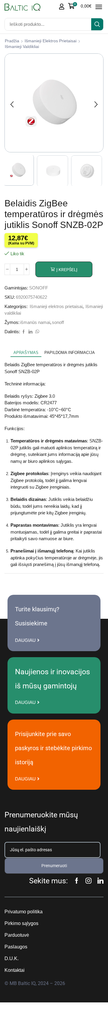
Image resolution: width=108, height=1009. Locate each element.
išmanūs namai (35, 322)
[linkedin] (30, 332)
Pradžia (12, 40)
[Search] (97, 24)
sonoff (58, 322)
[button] (80, 6)
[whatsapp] (36, 332)
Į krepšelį (66, 269)
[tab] (25, 353)
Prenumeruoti (54, 865)
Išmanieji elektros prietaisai (50, 40)
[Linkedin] (101, 881)
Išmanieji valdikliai (22, 46)
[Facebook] (23, 332)
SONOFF (38, 288)
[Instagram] (89, 881)
